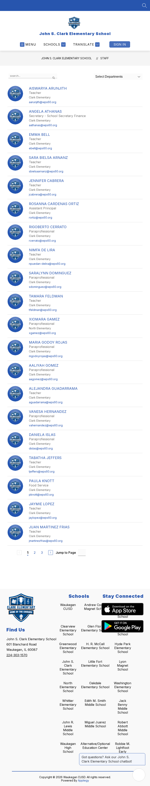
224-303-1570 (16, 655)
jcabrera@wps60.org (42, 194)
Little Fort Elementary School (95, 663)
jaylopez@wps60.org (43, 517)
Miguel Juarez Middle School (95, 724)
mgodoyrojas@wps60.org (45, 356)
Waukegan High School (68, 748)
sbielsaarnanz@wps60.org (46, 171)
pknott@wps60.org (41, 494)
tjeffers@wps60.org (41, 471)
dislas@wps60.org (41, 448)
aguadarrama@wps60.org (45, 402)
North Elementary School (68, 687)
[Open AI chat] (138, 774)
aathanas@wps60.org (43, 125)
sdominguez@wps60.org (45, 286)
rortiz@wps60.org (40, 217)
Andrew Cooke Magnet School (95, 607)
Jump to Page (66, 553)
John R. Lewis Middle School (68, 728)
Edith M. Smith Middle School (95, 703)
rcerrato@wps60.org (42, 240)
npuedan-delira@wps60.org (47, 263)
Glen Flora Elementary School (95, 628)
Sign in (119, 44)
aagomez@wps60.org (43, 379)
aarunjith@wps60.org (42, 102)
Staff (104, 58)
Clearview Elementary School (68, 630)
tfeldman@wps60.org (43, 310)
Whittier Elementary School (68, 704)
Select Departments (109, 76)
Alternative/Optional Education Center (95, 746)
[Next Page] (50, 552)
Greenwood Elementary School (68, 648)
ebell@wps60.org (40, 148)
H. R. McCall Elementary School (95, 646)
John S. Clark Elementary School (66, 58)
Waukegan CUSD (68, 607)
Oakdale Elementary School (95, 685)
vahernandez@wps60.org (46, 425)
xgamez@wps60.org (42, 333)
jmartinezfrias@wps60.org (45, 540)
